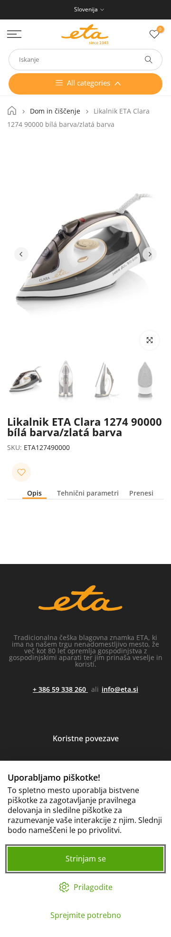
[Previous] (21, 254)
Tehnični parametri (88, 493)
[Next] (149, 254)
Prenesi (141, 493)
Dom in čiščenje (55, 111)
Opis (34, 493)
